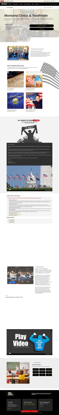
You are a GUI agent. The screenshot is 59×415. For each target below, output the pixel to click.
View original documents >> (13, 213)
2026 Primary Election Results (9, 1)
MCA (29, 404)
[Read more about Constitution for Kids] (34, 79)
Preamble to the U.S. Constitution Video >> (15, 214)
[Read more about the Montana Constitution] (15, 101)
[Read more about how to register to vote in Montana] (34, 101)
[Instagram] (51, 1)
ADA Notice (25, 403)
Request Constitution (34, 411)
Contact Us (45, 1)
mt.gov (28, 404)
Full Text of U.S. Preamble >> (13, 215)
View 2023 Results (11, 220)
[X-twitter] (49, 1)
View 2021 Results (11, 222)
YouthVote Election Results (26, 411)
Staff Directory (33, 404)
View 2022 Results (11, 221)
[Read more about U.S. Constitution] (15, 79)
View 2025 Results (11, 219)
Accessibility (29, 403)
